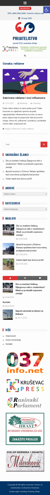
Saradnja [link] (37, 103)
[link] (46, 9)
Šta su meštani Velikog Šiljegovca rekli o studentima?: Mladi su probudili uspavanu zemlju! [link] (24, 164)
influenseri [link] (16, 129)
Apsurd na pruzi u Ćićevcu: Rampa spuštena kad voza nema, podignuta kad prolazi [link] (31, 247)
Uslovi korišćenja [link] (13, 340)
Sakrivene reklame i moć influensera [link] (24, 97)
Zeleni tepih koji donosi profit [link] (19, 179)
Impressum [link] (11, 336)
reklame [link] (30, 129)
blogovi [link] (8, 129)
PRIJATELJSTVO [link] (25, 38)
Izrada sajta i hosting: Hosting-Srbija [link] (24, 491)
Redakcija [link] (23, 103)
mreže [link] (23, 129)
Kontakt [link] (6, 302)
